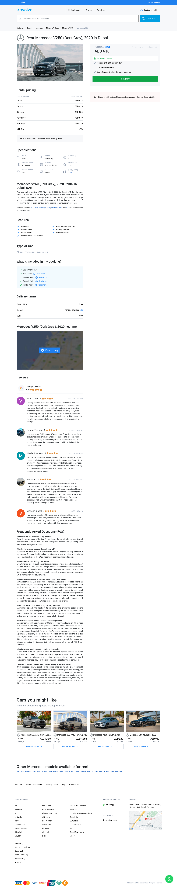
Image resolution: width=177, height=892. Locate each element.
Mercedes (39, 28)
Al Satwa (45, 828)
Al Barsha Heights (49, 813)
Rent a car (20, 28)
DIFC (17, 821)
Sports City (19, 843)
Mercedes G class (24, 771)
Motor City (46, 806)
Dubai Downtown (77, 832)
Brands (29, 28)
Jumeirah (18, 809)
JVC (71, 828)
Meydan (18, 836)
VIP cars (34, 208)
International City (22, 828)
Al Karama (46, 825)
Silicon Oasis (20, 825)
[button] (22, 2)
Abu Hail (45, 832)
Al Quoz (18, 862)
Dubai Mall (19, 851)
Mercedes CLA (87, 771)
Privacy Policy (52, 785)
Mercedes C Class (40, 771)
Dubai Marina (75, 825)
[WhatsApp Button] (169, 879)
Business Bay (20, 859)
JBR (16, 806)
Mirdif (72, 836)
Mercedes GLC (116, 771)
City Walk (18, 832)
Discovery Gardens (22, 847)
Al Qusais (46, 817)
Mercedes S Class (72, 771)
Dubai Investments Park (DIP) (82, 813)
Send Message (111, 820)
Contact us (74, 785)
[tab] (30, 388)
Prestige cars (44, 208)
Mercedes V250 (67, 28)
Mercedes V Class (52, 28)
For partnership (154, 2)
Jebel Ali (73, 809)
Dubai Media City (21, 855)
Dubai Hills (74, 817)
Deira (44, 836)
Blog (63, 785)
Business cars (56, 208)
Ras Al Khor (47, 821)
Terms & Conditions (34, 785)
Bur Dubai (74, 821)
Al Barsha (18, 817)
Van (70, 172)
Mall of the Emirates (78, 806)
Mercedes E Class (102, 771)
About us (18, 785)
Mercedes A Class (56, 771)
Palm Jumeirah (48, 809)
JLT (16, 813)
